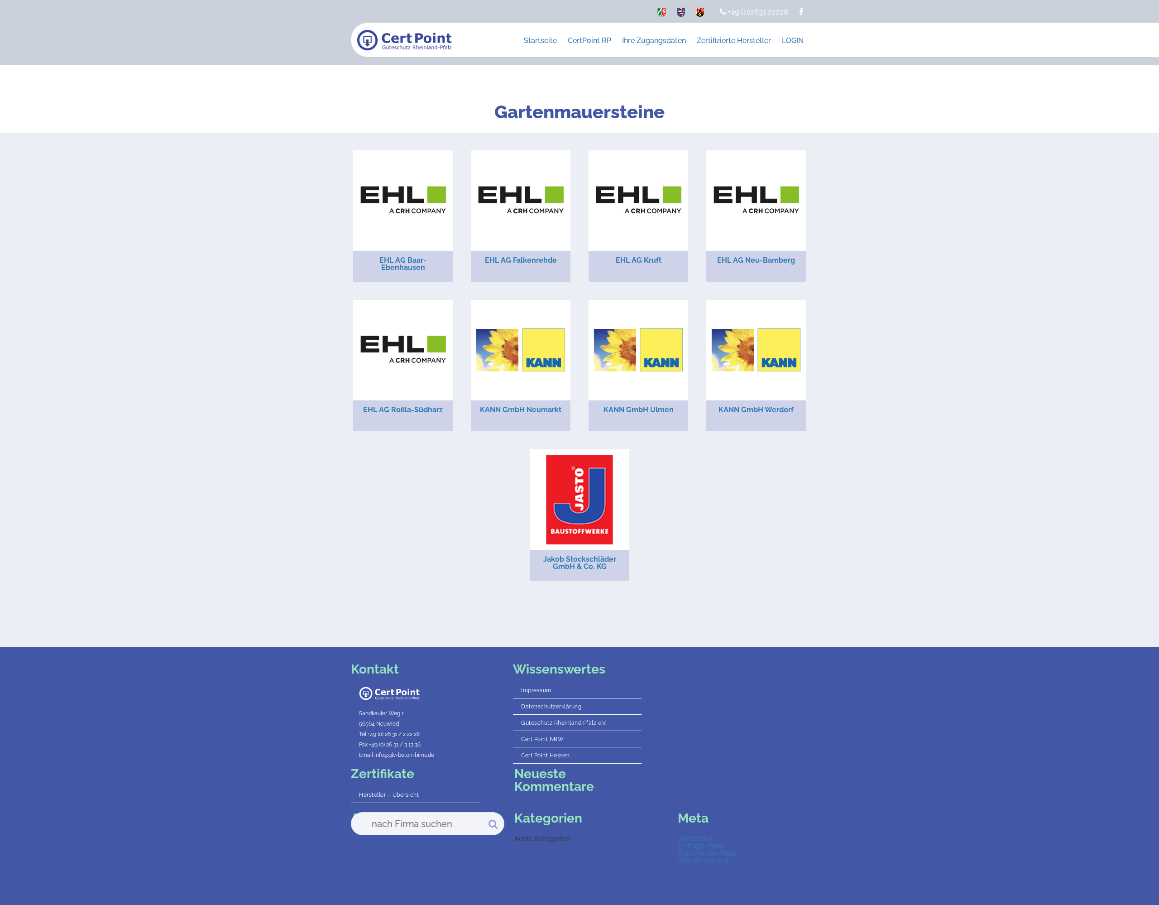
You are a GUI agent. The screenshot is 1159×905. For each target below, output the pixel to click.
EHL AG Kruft (638, 260)
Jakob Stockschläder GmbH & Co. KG (579, 563)
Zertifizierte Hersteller (734, 40)
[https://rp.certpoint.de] (700, 14)
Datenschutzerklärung (551, 706)
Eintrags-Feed (701, 846)
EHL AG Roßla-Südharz (403, 409)
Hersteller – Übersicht (389, 795)
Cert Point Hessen (545, 755)
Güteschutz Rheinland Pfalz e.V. (564, 723)
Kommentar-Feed (707, 853)
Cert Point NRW (542, 739)
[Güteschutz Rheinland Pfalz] (404, 41)
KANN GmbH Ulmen (638, 409)
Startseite (540, 40)
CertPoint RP (589, 40)
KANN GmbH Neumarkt (520, 409)
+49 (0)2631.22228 (757, 11)
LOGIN (793, 40)
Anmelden (695, 838)
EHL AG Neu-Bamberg (756, 260)
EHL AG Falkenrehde (521, 260)
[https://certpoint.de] (661, 14)
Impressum (536, 690)
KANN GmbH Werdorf (756, 409)
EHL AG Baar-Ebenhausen (402, 264)
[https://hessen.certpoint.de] (681, 14)
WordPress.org (703, 860)
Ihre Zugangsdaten (654, 40)
